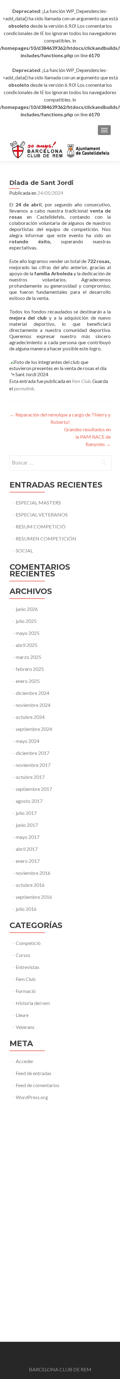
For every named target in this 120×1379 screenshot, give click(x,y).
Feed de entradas (33, 1073)
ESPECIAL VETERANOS (42, 514)
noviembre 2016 (33, 873)
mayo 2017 (27, 837)
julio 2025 (26, 621)
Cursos (23, 955)
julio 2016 (26, 909)
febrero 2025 (30, 669)
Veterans (25, 1027)
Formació (26, 991)
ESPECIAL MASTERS (38, 502)
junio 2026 (27, 609)
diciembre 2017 (32, 753)
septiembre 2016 (34, 897)
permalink (24, 388)
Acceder (25, 1061)
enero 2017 (28, 861)
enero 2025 (28, 681)
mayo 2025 (27, 633)
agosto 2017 (29, 801)
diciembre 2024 (32, 693)
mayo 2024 (27, 741)
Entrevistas (27, 967)
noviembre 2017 (33, 765)
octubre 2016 (30, 885)
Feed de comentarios (37, 1085)
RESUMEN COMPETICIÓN (46, 538)
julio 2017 (26, 813)
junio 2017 (27, 825)
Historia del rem (33, 1003)
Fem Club (81, 381)
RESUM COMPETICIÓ (41, 526)
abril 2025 (27, 645)
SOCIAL (24, 550)
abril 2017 (27, 849)
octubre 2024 (30, 717)
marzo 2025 (28, 657)
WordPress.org (32, 1097)
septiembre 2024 (34, 729)
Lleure (22, 1015)
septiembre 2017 (34, 789)
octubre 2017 (30, 777)
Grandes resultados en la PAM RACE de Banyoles (87, 436)
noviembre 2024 (33, 705)
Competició (28, 943)
